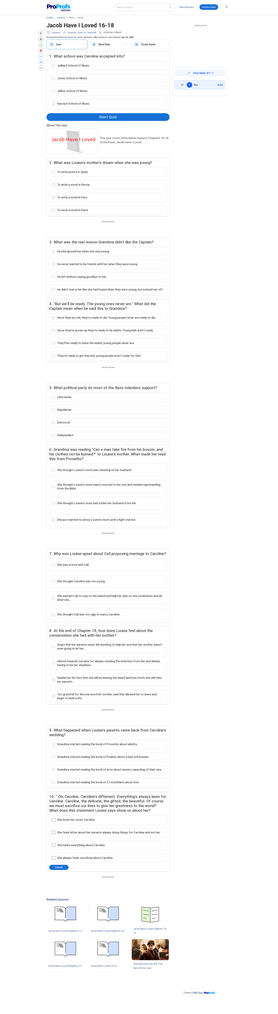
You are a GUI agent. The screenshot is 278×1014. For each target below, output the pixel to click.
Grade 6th (71, 32)
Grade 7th (81, 32)
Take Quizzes (186, 7)
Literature (56, 32)
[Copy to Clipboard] (41, 62)
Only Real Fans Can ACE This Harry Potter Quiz (148, 966)
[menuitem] (186, 7)
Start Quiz (108, 117)
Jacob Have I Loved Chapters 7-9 (65, 966)
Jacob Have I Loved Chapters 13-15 (150, 931)
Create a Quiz (209, 7)
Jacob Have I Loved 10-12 (104, 966)
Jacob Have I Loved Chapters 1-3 (65, 931)
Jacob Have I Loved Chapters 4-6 (107, 931)
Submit (59, 867)
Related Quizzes (57, 899)
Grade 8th (91, 32)
